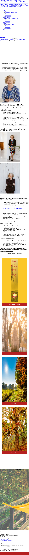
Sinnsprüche (8, 16)
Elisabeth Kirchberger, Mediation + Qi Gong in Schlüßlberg (12, 39)
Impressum (7, 27)
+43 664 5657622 (4, 0)
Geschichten (8, 15)
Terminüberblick (6, 22)
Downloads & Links (9, 24)
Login (4, 29)
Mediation (7, 21)
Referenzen (7, 13)
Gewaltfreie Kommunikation (11, 18)
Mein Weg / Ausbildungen (11, 12)
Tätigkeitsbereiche (6, 17)
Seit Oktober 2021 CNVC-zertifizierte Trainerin (13, 208)
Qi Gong (7, 19)
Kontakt (4, 23)
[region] (14, 47)
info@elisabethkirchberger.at (14, 0)
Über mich (5, 11)
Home (4, 10)
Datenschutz (8, 28)
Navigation (2, 37)
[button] (14, 51)
